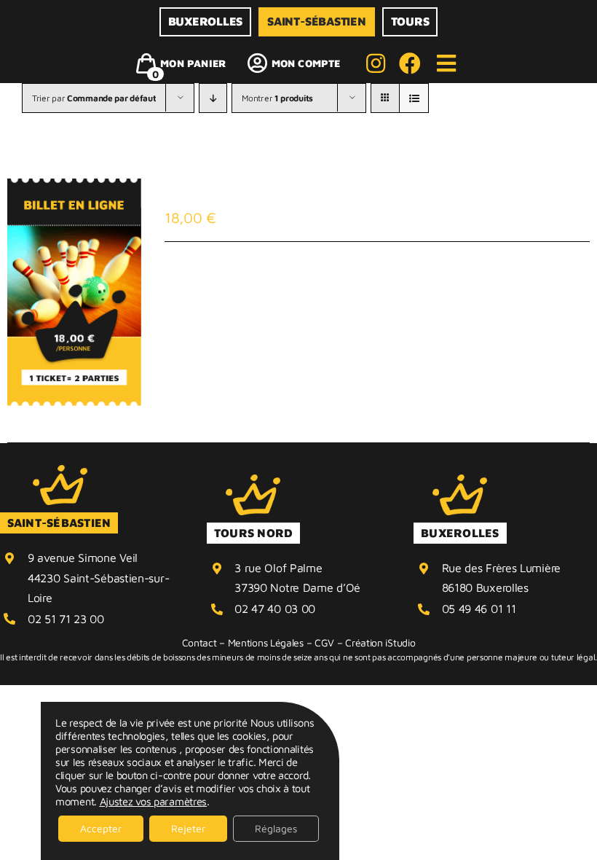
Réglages (276, 828)
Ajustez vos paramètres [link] (153, 801)
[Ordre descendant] (213, 98)
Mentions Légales (266, 642)
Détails (344, 281)
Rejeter (188, 828)
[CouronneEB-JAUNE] (60, 472)
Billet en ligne (249, 193)
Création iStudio (380, 642)
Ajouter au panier (237, 281)
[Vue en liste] (414, 98)
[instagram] (375, 63)
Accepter (101, 828)
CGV (324, 642)
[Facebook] (410, 63)
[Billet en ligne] (74, 292)
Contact (199, 642)
